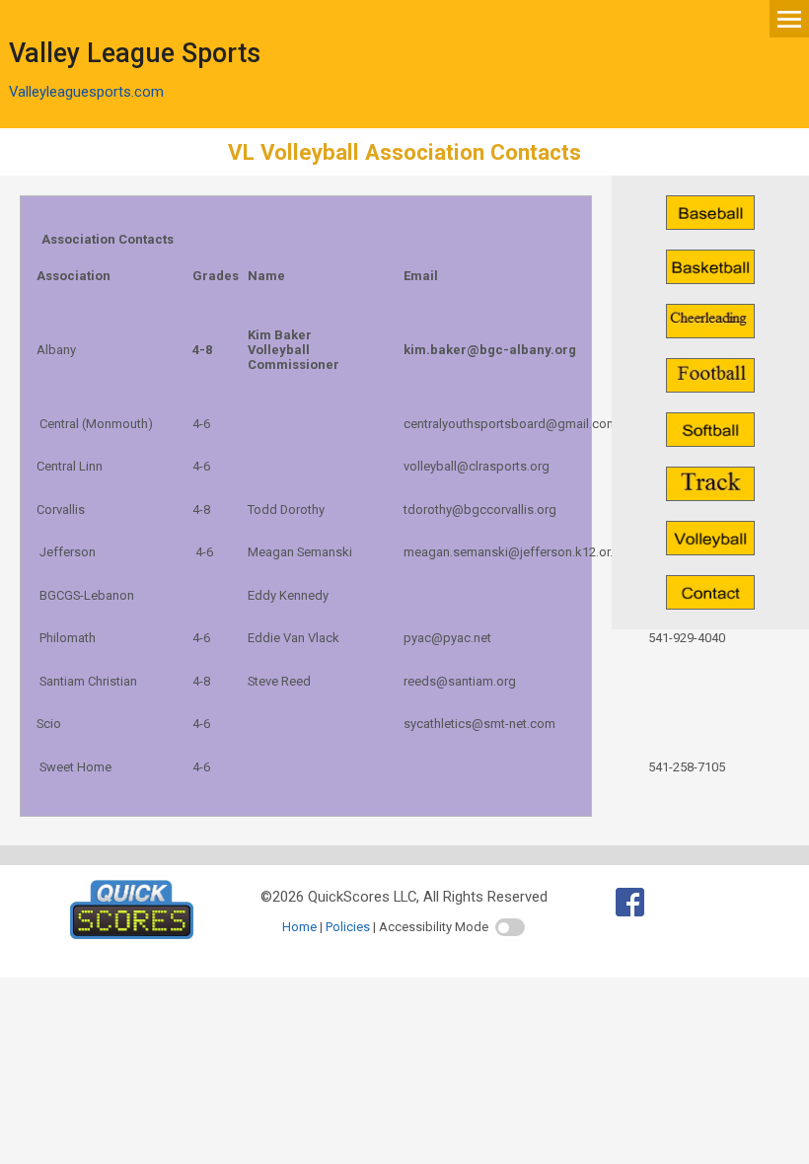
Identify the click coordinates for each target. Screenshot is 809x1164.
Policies (348, 926)
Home (299, 926)
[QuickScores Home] (131, 934)
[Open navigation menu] (789, 18)
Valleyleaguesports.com (86, 92)
